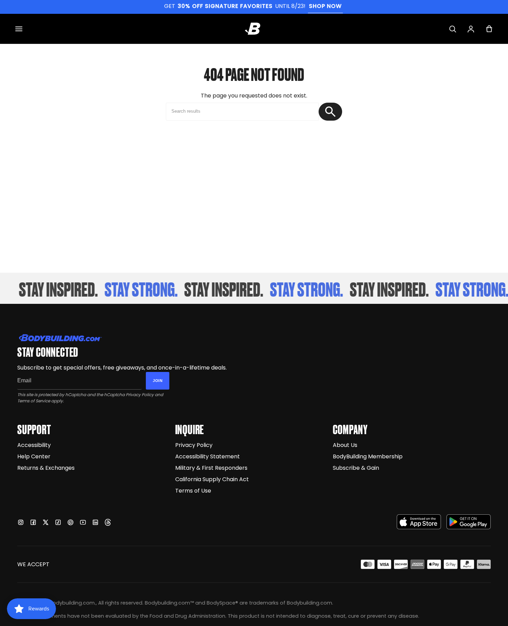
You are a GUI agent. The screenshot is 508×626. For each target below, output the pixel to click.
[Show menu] (19, 29)
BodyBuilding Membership (368, 456)
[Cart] (489, 29)
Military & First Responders (211, 468)
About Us (345, 445)
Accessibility (34, 445)
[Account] (471, 29)
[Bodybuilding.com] (254, 28)
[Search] (452, 29)
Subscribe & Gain (356, 468)
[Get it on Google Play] (468, 521)
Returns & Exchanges (46, 468)
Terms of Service (33, 401)
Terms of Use (193, 491)
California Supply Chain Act (212, 479)
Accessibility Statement (207, 456)
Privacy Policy (140, 395)
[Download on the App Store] (419, 521)
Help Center (33, 456)
